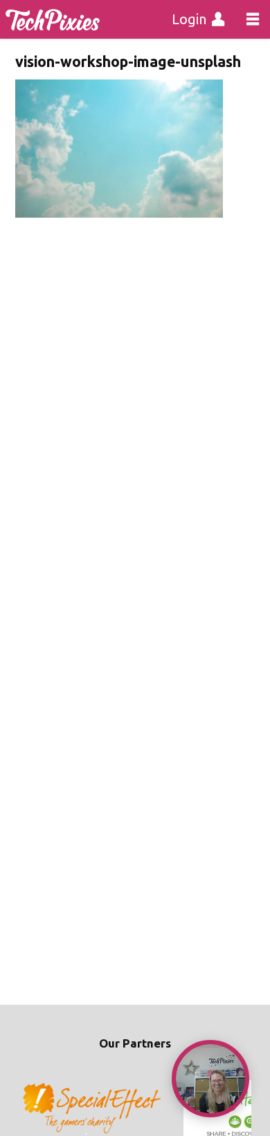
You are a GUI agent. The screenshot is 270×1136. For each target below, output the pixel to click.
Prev (33, 1109)
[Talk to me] (210, 1078)
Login (189, 19)
